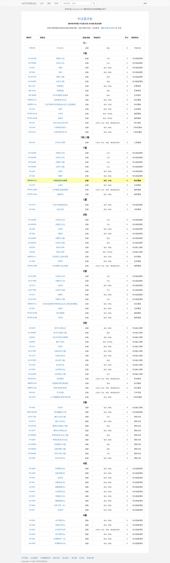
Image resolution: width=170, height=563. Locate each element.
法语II (60, 185)
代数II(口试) (60, 153)
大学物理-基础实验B (60, 189)
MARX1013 (32, 303)
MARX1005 (32, 383)
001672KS (32, 276)
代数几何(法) (60, 525)
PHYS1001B (32, 113)
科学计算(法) (60, 458)
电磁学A (60, 194)
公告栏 (81, 558)
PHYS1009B (32, 265)
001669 (32, 209)
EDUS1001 (32, 378)
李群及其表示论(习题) (60, 435)
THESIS (32, 48)
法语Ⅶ (60, 477)
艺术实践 (60, 392)
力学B (60, 113)
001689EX (32, 444)
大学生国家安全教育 (60, 95)
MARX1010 (32, 180)
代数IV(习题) (60, 299)
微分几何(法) (60, 421)
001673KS (32, 280)
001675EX (32, 351)
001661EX (32, 76)
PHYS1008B (32, 189)
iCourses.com (77, 9)
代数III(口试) (60, 224)
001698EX (32, 453)
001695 (32, 525)
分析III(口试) (60, 219)
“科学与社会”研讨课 (60, 122)
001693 (32, 487)
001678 (32, 109)
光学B (60, 317)
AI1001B (32, 397)
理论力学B (60, 252)
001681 (32, 308)
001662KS (32, 63)
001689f (32, 468)
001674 (32, 346)
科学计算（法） (60, 505)
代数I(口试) (60, 58)
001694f (32, 369)
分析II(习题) (60, 166)
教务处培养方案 (111, 28)
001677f (32, 421)
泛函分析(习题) (60, 351)
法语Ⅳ (60, 308)
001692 (32, 520)
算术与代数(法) (60, 328)
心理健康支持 (45, 558)
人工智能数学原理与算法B (60, 397)
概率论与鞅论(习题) (60, 426)
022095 (32, 341)
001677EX (32, 416)
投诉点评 (56, 558)
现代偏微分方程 (60, 412)
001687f (32, 430)
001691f (32, 496)
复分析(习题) (60, 360)
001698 (32, 505)
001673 (32, 294)
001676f (32, 364)
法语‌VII (60, 510)
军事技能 (60, 90)
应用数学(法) (60, 468)
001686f (32, 473)
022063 (32, 337)
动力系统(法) (60, 520)
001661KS (32, 58)
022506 (32, 247)
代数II (60, 176)
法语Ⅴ (60, 346)
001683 (32, 233)
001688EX (32, 435)
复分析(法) (60, 364)
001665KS (32, 157)
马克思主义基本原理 (60, 256)
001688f (32, 439)
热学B (60, 118)
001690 (32, 477)
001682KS (32, 219)
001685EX (32, 332)
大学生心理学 (60, 142)
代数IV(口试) (60, 280)
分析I (60, 72)
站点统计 (65, 558)
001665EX (32, 166)
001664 (32, 176)
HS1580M (32, 95)
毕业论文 (60, 48)
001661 (32, 67)
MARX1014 (32, 104)
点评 (42, 3)
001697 (32, 510)
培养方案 (90, 558)
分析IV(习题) (60, 290)
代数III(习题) (60, 238)
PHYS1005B (32, 313)
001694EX (32, 374)
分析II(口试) (60, 157)
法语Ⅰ (60, 109)
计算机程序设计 (60, 127)
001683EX (32, 238)
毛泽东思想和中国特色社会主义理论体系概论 (60, 303)
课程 (49, 3)
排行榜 (74, 558)
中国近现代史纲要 (60, 180)
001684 (32, 407)
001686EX (32, 449)
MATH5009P (32, 412)
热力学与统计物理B (60, 337)
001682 (32, 229)
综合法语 (60, 209)
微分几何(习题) (60, 416)
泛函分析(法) (60, 355)
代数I (60, 67)
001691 (32, 482)
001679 (32, 185)
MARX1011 (32, 256)
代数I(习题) (60, 76)
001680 (32, 261)
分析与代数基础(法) (60, 204)
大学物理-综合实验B (60, 265)
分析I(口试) (60, 63)
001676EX (32, 360)
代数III (60, 233)
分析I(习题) (60, 81)
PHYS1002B (32, 118)
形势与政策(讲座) (60, 387)
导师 (56, 3)
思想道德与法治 (60, 99)
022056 (32, 252)
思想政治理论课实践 (60, 383)
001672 (32, 285)
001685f (32, 328)
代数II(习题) (60, 162)
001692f (32, 534)
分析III (60, 229)
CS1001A (32, 132)
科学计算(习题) (60, 453)
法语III (60, 261)
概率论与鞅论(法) (60, 430)
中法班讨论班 (60, 529)
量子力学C (60, 341)
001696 (32, 529)
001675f (32, 355)
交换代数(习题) (60, 449)
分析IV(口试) (60, 276)
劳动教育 (60, 378)
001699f (32, 543)
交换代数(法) (60, 473)
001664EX (32, 162)
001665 (32, 171)
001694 (32, 491)
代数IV (60, 294)
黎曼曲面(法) (60, 487)
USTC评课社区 (29, 3)
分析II (60, 171)
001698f (32, 458)
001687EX (32, 426)
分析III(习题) (60, 242)
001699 (32, 538)
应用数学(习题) (60, 444)
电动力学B (60, 247)
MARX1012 (32, 99)
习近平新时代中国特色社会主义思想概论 (60, 104)
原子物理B (60, 313)
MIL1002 (32, 90)
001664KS (32, 153)
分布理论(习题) (60, 374)
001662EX (32, 81)
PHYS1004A (32, 194)
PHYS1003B (32, 317)
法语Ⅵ (60, 407)
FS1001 (32, 122)
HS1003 (32, 392)
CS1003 (32, 127)
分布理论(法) (60, 369)
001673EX (32, 299)
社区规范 (34, 558)
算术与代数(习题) (60, 332)
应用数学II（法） (60, 538)
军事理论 (60, 86)
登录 (145, 3)
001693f (32, 500)
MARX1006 (32, 387)
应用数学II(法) (60, 543)
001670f (32, 204)
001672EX (32, 290)
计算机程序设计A (60, 132)
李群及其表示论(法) (60, 439)
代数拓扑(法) (60, 482)
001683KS (32, 224)
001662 (32, 72)
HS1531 (32, 142)
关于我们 (24, 558)
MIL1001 (32, 86)
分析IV (60, 285)
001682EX (32, 242)
